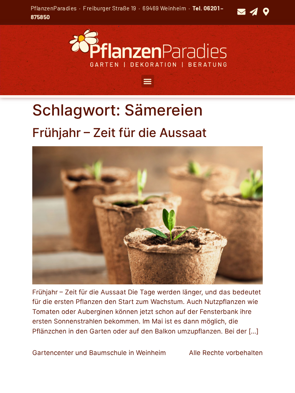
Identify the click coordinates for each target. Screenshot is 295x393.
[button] (147, 81)
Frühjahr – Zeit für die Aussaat (119, 132)
